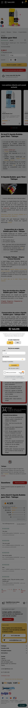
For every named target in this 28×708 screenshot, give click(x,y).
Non (18, 342)
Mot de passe (6, 356)
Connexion (14, 365)
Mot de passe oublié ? (14, 368)
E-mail (4, 350)
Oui (10, 342)
